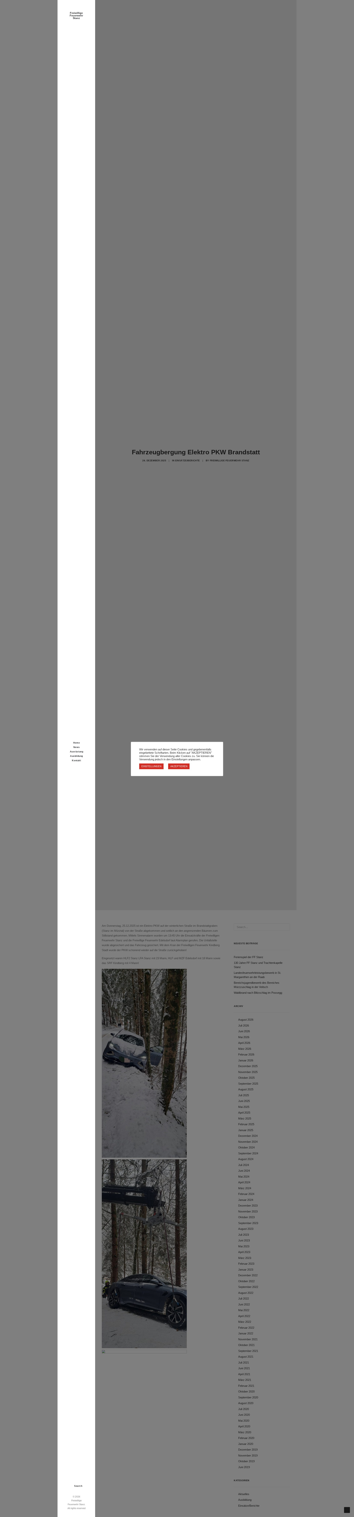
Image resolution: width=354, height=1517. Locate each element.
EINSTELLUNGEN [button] (151, 766)
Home (76, 743)
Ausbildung (76, 756)
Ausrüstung (76, 751)
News (76, 747)
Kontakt (76, 760)
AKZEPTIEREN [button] (178, 766)
